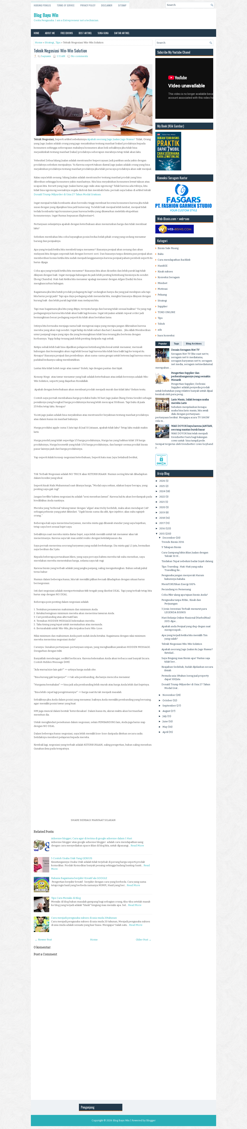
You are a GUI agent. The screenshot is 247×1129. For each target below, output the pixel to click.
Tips (58, 42)
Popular (162, 343)
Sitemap (122, 5)
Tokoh (161, 323)
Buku (160, 254)
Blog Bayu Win (46, 14)
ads (160, 329)
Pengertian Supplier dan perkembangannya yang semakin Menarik (190, 376)
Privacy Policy (87, 5)
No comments (79, 56)
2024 (162, 491)
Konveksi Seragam (169, 277)
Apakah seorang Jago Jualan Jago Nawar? (111, 139)
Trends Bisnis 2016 (173, 542)
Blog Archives (194, 343)
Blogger (151, 1120)
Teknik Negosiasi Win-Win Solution (60, 50)
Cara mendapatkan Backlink (174, 259)
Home (36, 33)
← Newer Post (43, 939)
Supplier (162, 306)
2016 (162, 528)
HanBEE (162, 265)
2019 (162, 512)
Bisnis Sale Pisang (168, 248)
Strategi (49, 42)
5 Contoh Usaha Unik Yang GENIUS (71, 858)
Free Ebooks (67, 33)
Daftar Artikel (121, 33)
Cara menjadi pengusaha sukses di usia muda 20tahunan (84, 917)
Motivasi (162, 288)
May (164, 726)
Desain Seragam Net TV (185, 349)
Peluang (162, 294)
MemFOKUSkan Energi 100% (178, 584)
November (169, 695)
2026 (162, 480)
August (166, 711)
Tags (176, 343)
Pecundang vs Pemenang (176, 589)
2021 (162, 501)
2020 (162, 507)
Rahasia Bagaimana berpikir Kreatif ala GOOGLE (79, 878)
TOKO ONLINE (166, 312)
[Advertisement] (93, 789)
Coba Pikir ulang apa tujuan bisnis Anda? (185, 594)
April (165, 732)
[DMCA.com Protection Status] (161, 465)
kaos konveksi (166, 335)
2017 (162, 523)
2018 (162, 517)
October (167, 700)
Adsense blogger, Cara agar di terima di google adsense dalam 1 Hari (91, 838)
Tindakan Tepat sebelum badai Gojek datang (187, 561)
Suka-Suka (103, 33)
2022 (162, 496)
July (164, 716)
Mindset (162, 283)
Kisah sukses (165, 271)
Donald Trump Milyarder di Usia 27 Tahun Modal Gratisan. (68, 194)
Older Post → (143, 939)
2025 (162, 486)
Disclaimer (106, 5)
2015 (162, 533)
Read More (137, 845)
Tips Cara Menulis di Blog (66, 898)
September (169, 705)
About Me (50, 33)
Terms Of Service (65, 5)
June (165, 721)
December (168, 537)
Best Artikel (85, 33)
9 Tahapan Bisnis (171, 547)
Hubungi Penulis (42, 5)
